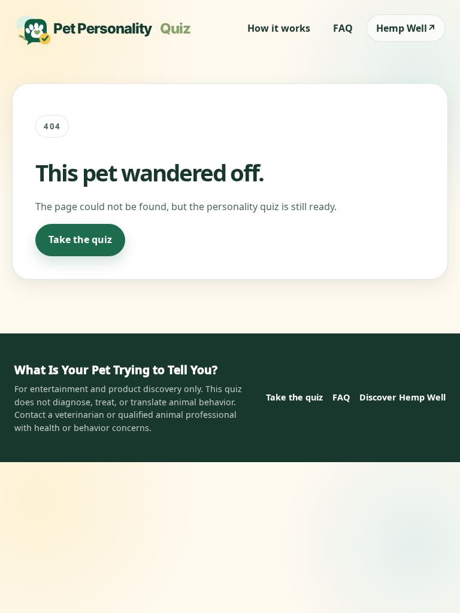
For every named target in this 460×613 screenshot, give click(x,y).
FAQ (343, 28)
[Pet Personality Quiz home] (106, 28)
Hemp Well (406, 28)
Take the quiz (80, 239)
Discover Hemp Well (402, 397)
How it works (278, 28)
